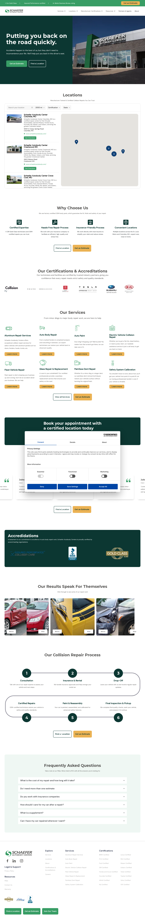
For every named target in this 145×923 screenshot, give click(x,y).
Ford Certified (104, 863)
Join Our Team (50, 911)
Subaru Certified (126, 867)
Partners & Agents (125, 11)
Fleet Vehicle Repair (72, 872)
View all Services (62, 397)
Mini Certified (125, 859)
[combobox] (18, 107)
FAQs (6, 881)
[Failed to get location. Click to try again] (32, 107)
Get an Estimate (130, 3)
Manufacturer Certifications (91, 11)
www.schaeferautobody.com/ (36, 134)
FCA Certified (103, 859)
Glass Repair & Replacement (75, 876)
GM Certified (103, 867)
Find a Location (37, 64)
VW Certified (125, 884)
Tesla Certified (125, 872)
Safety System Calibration (74, 884)
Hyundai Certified (105, 876)
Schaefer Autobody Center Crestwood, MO (36, 146)
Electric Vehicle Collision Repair (76, 867)
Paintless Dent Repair (72, 880)
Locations (72, 11)
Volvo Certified (126, 880)
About (137, 11)
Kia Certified (103, 884)
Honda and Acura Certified (108, 872)
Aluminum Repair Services (74, 855)
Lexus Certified (126, 855)
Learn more (12, 354)
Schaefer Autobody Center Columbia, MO (36, 115)
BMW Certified (104, 855)
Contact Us (8, 885)
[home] (14, 11)
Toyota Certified (126, 876)
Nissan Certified (126, 863)
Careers (48, 874)
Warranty (8, 889)
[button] (61, 11)
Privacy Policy (9, 871)
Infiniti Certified (104, 880)
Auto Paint (68, 863)
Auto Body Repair (71, 859)
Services (60, 11)
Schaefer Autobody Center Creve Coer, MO (38, 176)
